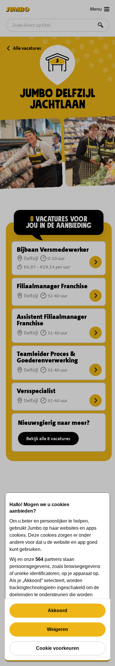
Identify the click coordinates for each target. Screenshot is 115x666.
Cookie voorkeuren (57, 648)
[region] (57, 576)
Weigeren (57, 629)
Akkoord (57, 610)
